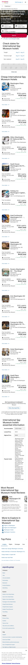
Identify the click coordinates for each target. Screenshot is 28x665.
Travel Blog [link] (4, 611)
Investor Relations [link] (6, 585)
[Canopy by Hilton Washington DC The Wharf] (14, 330)
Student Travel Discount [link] (7, 609)
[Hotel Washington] (14, 357)
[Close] (26, 650)
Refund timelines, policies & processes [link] (10, 642)
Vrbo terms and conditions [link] (8, 625)
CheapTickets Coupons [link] (7, 606)
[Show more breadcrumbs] (2, 6)
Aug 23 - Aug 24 (20, 55)
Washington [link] (7, 6)
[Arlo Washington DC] (14, 304)
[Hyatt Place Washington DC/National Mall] (14, 384)
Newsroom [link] (4, 582)
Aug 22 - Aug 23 (20, 52)
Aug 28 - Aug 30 (20, 59)
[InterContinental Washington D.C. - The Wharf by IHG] (14, 224)
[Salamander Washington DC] (14, 250)
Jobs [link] (3, 575)
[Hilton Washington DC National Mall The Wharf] (14, 145)
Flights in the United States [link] (8, 599)
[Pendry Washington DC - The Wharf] (14, 277)
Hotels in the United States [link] (8, 594)
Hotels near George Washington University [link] (12, 548)
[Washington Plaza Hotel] (14, 92)
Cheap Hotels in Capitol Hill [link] (8, 554)
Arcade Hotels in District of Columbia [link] (11, 560)
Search (14, 35)
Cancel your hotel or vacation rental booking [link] (12, 637)
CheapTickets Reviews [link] (7, 604)
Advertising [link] (4, 587)
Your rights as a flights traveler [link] (9, 647)
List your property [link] (6, 577)
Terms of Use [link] (5, 623)
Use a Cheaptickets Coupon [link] (8, 644)
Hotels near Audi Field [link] (7, 557)
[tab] (4, 544)
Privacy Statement (6, 663)
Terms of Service (16, 663)
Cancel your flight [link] (6, 639)
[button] (14, 105)
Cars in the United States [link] (7, 596)
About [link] (3, 572)
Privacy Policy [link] (5, 618)
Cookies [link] (4, 620)
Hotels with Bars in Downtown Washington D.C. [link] (13, 551)
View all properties (14, 408)
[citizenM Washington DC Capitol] (14, 118)
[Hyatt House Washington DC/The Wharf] (14, 172)
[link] (14, 526)
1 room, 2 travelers (9, 31)
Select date (7, 27)
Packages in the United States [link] (9, 601)
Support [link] (4, 634)
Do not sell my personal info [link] (8, 628)
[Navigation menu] (25, 2)
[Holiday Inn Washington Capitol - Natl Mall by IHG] (14, 198)
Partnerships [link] (5, 580)
